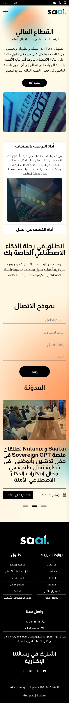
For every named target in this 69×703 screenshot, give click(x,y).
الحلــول (52, 577)
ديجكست (52, 571)
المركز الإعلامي (52, 591)
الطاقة (17, 591)
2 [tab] (34, 507)
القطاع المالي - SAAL (18, 495)
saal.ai (44, 687)
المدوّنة (52, 584)
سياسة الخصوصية (34, 695)
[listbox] (34, 357)
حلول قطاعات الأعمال (17, 571)
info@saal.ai (32, 628)
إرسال (34, 371)
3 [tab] (25, 507)
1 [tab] (43, 507)
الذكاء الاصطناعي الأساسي (17, 597)
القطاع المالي (17, 584)
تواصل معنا (51, 597)
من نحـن (51, 564)
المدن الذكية (17, 577)
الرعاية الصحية (17, 564)
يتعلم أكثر (34, 82)
